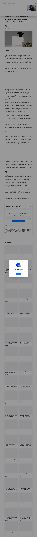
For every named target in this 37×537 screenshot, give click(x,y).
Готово (18, 273)
